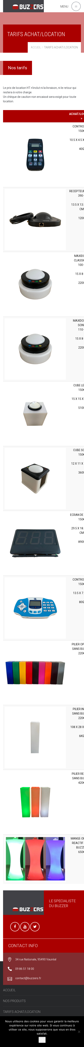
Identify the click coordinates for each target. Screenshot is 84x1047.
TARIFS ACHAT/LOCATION (21, 1012)
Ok (42, 1040)
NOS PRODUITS (14, 1001)
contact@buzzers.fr (28, 978)
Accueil (36, 47)
